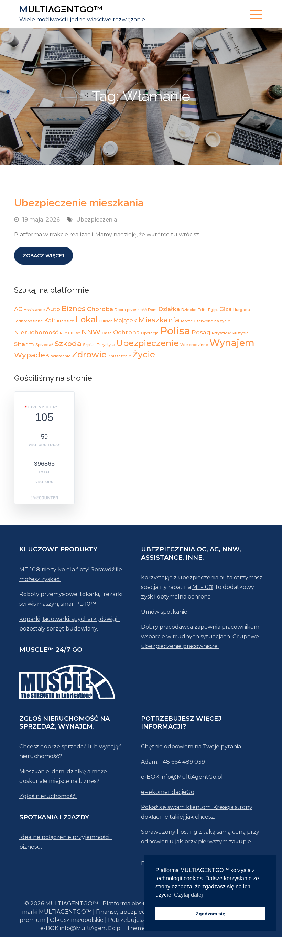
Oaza (107, 333)
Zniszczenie (119, 356)
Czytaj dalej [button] (188, 895)
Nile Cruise (70, 333)
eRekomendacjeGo (167, 792)
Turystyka (106, 345)
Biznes (74, 308)
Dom (152, 310)
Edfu (202, 310)
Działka (169, 308)
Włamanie (60, 356)
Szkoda (68, 343)
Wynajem (231, 342)
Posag (201, 332)
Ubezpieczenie (148, 343)
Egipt (213, 310)
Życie (143, 354)
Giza (225, 308)
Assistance (34, 310)
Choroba (100, 308)
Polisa (175, 331)
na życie (222, 321)
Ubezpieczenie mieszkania (79, 203)
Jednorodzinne (28, 321)
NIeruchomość (36, 332)
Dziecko (188, 310)
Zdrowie (89, 354)
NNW (91, 331)
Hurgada (241, 310)
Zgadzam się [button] (210, 913)
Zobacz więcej (43, 255)
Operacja (150, 333)
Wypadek (32, 355)
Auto (53, 308)
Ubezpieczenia (96, 219)
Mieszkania (159, 319)
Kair (50, 320)
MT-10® (202, 587)
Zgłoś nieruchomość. (48, 796)
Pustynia (240, 333)
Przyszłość (221, 333)
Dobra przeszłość (131, 310)
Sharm (24, 344)
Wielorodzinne (194, 345)
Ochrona (126, 332)
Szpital (89, 345)
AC (18, 308)
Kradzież (65, 321)
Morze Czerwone (197, 321)
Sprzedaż (44, 345)
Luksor (105, 321)
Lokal (86, 319)
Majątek (125, 320)
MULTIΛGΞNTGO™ (61, 9)
